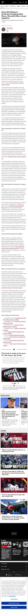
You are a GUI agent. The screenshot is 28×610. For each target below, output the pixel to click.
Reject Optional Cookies (14, 603)
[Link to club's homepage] (3, 2)
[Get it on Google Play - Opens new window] (18, 573)
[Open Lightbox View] (14, 377)
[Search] (23, 2)
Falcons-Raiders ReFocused (16, 333)
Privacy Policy (12, 596)
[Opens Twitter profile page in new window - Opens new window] (7, 31)
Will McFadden (10, 27)
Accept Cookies (14, 607)
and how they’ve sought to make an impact (12, 84)
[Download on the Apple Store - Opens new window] (8, 573)
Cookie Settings (14, 599)
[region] (14, 593)
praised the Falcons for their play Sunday (12, 286)
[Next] (18, 381)
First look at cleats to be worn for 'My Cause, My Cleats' (14, 352)
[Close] (26, 578)
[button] (14, 40)
